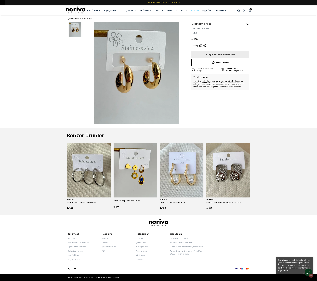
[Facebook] (69, 268)
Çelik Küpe (87, 18)
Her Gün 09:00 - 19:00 (179, 238)
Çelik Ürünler (92, 10)
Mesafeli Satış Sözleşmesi (78, 242)
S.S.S (103, 251)
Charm (158, 10)
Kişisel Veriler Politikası (77, 246)
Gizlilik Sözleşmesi (75, 251)
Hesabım (105, 238)
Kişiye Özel (206, 10)
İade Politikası (73, 255)
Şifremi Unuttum (109, 246)
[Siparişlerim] (244, 10)
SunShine (195, 10)
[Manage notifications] (311, 276)
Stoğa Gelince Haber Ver (220, 54)
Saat (183, 10)
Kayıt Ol (105, 242)
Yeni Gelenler (221, 10)
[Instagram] (75, 268)
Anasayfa (140, 238)
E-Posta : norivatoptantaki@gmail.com (186, 246)
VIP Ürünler (144, 10)
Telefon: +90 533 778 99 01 (181, 242)
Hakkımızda (72, 238)
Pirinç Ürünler (128, 10)
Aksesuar (171, 10)
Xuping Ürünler (110, 10)
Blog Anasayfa (74, 259)
